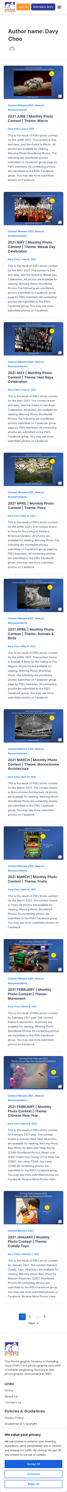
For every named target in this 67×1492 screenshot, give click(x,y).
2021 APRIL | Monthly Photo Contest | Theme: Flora (31, 505)
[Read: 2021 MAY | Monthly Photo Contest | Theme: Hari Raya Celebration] (33, 339)
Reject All (33, 1484)
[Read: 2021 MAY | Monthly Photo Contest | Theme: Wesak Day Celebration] (33, 208)
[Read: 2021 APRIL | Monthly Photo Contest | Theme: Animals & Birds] (33, 595)
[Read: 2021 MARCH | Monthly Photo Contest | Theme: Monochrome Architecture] (33, 726)
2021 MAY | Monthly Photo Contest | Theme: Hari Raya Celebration (30, 377)
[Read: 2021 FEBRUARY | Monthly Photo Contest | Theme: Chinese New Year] (33, 1072)
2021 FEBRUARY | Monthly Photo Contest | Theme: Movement (29, 993)
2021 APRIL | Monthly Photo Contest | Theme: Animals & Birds (31, 633)
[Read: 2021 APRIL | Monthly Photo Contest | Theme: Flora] (33, 469)
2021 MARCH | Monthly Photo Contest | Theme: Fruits (32, 879)
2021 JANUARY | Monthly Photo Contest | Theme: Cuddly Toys (29, 1241)
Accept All (33, 1463)
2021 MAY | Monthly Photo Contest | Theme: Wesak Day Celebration (31, 246)
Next (33, 1323)
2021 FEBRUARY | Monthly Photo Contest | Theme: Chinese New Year (29, 1111)
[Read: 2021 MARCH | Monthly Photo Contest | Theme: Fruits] (33, 843)
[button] (59, 7)
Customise (33, 1474)
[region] (33, 1460)
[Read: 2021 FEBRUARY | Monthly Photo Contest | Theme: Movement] (33, 955)
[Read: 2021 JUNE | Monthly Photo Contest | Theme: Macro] (33, 82)
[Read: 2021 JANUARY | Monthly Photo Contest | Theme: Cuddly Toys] (33, 1207)
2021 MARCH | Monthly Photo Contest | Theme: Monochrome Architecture (33, 764)
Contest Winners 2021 (21, 105)
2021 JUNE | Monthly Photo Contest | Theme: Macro (30, 118)
